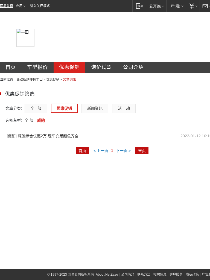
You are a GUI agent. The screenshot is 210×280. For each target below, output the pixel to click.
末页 (142, 150)
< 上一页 (101, 150)
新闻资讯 (95, 108)
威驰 (41, 120)
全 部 (35, 108)
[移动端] (139, 6)
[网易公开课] (156, 6)
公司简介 (127, 274)
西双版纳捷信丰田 (29, 79)
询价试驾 (101, 67)
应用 (19, 6)
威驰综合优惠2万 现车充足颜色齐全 (42, 136)
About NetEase (107, 274)
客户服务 (176, 274)
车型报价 (37, 67)
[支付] (193, 6)
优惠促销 (69, 67)
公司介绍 (133, 67)
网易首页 (6, 6)
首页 (10, 67)
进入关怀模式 (40, 6)
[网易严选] (176, 6)
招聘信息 (160, 274)
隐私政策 (192, 274)
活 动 (124, 108)
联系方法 (143, 274)
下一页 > (123, 150)
